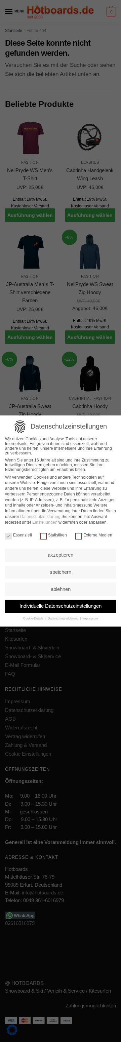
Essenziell (22, 535)
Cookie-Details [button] (34, 618)
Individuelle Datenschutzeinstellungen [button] (60, 606)
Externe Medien (97, 535)
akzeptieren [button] (60, 555)
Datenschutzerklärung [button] (63, 618)
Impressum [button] (89, 618)
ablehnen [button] (61, 589)
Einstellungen (44, 522)
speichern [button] (60, 572)
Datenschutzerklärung (40, 516)
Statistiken (57, 535)
